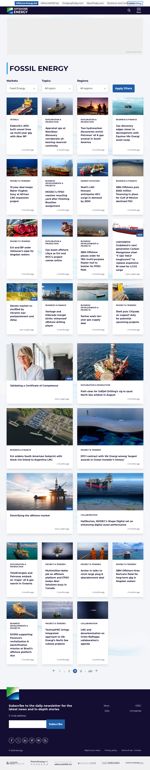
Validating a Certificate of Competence (34, 385)
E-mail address (17, 715)
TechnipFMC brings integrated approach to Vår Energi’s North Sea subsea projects (57, 636)
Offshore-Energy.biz (26, 3)
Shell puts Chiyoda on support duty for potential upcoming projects (127, 316)
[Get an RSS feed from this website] (45, 740)
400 (90, 671)
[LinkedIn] (25, 740)
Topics (46, 80)
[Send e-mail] (38, 740)
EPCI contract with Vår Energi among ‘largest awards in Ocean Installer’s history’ (109, 458)
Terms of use (127, 750)
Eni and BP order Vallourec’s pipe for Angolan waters (22, 251)
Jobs (107, 711)
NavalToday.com (95, 3)
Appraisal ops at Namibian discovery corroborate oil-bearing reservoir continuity (56, 137)
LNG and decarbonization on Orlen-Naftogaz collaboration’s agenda (92, 636)
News (106, 705)
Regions (82, 80)
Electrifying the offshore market (30, 515)
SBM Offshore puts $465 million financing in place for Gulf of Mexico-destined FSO (127, 194)
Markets (12, 80)
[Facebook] (11, 740)
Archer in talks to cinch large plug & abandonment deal (92, 574)
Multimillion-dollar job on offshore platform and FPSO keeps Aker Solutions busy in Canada (57, 579)
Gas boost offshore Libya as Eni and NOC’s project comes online (56, 255)
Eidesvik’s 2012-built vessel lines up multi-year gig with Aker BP (21, 131)
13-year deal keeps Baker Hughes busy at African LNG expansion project (21, 194)
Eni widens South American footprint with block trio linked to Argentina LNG (36, 458)
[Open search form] (129, 10)
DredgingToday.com (72, 3)
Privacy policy (111, 750)
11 (69, 671)
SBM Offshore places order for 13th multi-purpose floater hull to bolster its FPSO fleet (92, 261)
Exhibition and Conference (120, 3)
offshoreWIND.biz (50, 3)
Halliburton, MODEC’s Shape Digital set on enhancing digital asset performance (107, 523)
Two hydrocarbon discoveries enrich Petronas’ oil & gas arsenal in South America (92, 135)
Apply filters (123, 88)
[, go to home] (17, 10)
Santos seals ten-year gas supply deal (91, 320)
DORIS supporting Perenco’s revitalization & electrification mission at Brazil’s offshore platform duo (21, 645)
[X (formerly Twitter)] (18, 740)
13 (81, 671)
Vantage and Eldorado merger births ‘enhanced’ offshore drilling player (56, 318)
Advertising (135, 3)
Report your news (92, 750)
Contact (137, 750)
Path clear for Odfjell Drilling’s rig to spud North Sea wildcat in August (106, 393)
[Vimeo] (32, 740)
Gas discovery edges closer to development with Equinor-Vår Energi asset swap (127, 132)
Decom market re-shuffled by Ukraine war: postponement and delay (22, 312)
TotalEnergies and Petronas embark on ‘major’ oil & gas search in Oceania (22, 578)
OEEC (138, 705)
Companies (135, 711)
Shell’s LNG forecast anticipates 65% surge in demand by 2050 (91, 194)
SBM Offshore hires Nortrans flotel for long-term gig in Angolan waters (128, 576)
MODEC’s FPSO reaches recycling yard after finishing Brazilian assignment (57, 199)
